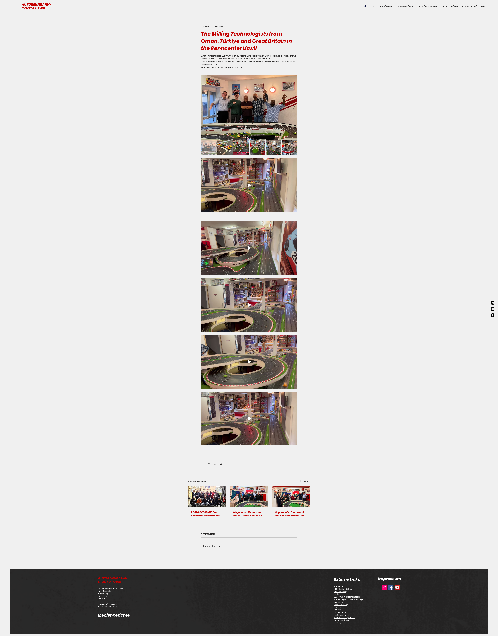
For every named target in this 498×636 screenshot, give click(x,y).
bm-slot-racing (340, 591)
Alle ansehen (304, 481)
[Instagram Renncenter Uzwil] (492, 303)
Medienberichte (114, 615)
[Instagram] (384, 587)
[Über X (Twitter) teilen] (208, 464)
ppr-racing (338, 602)
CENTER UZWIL (34, 8)
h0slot (337, 594)
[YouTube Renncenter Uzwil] (492, 309)
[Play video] (249, 185)
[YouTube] (397, 587)
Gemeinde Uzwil (341, 612)
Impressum (389, 579)
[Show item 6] (290, 147)
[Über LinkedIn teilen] (215, 464)
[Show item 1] (209, 147)
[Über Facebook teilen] (202, 464)
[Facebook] (390, 587)
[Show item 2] (225, 147)
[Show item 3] (241, 147)
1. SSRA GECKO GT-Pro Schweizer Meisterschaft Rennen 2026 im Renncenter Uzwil (205, 514)
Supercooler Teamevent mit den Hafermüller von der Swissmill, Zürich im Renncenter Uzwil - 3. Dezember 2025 (289, 514)
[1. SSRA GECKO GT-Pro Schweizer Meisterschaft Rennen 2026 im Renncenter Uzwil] (207, 496)
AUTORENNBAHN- (36, 4)
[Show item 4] (257, 147)
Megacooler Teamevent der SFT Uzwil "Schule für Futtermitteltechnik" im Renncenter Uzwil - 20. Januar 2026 (247, 514)
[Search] (365, 6)
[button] (444, 6)
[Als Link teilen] (221, 464)
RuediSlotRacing (341, 604)
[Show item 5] (273, 147)
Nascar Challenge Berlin (344, 617)
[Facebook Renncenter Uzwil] (492, 315)
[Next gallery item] (293, 107)
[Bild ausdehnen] (249, 107)
